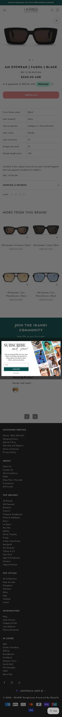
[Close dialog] (59, 343)
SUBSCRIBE (16, 369)
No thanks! (16, 373)
